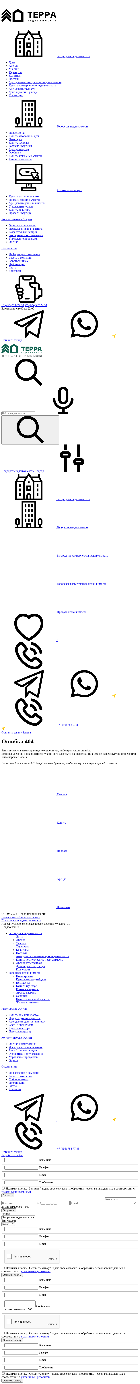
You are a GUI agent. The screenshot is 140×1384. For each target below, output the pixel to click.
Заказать (8, 1195)
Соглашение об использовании (20, 917)
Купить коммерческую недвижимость (32, 85)
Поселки (14, 78)
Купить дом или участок (24, 196)
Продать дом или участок (24, 199)
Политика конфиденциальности (21, 920)
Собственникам (18, 260)
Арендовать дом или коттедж (27, 203)
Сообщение (46, 1182)
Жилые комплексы (20, 159)
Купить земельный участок (25, 155)
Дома (12, 62)
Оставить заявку (11, 340)
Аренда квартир (19, 149)
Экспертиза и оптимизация (26, 235)
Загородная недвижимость (73, 56)
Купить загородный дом (24, 136)
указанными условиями (16, 1191)
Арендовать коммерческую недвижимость (35, 82)
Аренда (13, 65)
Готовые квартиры (20, 145)
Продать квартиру (20, 212)
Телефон (44, 1167)
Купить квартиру (19, 209)
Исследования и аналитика (25, 228)
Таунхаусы (15, 72)
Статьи (13, 267)
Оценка (13, 241)
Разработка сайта (12, 1155)
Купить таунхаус (19, 142)
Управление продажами (23, 238)
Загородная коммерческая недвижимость (82, 555)
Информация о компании (24, 254)
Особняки (15, 152)
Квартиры (15, 75)
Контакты (15, 270)
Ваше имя (45, 1159)
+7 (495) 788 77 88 (12, 305)
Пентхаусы (15, 139)
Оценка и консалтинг (22, 225)
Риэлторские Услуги (69, 190)
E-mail (42, 1175)
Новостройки (17, 132)
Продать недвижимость (71, 612)
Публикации (17, 264)
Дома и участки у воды (23, 92)
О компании (9, 248)
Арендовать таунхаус (22, 88)
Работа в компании (20, 257)
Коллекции (16, 95)
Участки (14, 69)
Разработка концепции (23, 232)
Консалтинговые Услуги (16, 219)
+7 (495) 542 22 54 (36, 305)
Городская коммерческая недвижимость (81, 583)
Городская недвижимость (72, 126)
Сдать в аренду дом (21, 206)
